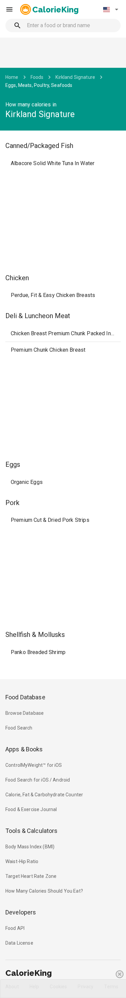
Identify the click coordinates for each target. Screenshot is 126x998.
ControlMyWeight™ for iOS (33, 765)
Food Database (25, 697)
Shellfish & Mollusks (35, 635)
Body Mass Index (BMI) (29, 846)
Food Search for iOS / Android (37, 780)
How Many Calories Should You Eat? (44, 891)
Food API (15, 928)
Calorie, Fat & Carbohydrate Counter (44, 794)
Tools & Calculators (31, 830)
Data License (19, 943)
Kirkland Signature (75, 77)
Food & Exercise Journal (31, 809)
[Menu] (9, 9)
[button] (110, 9)
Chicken (17, 278)
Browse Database (24, 713)
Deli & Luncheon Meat (37, 316)
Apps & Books (24, 749)
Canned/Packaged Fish (39, 146)
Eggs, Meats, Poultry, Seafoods (39, 85)
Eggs (12, 464)
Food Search (19, 728)
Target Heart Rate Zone (30, 876)
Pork (12, 503)
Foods (37, 77)
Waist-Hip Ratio (21, 861)
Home (11, 77)
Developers (20, 912)
